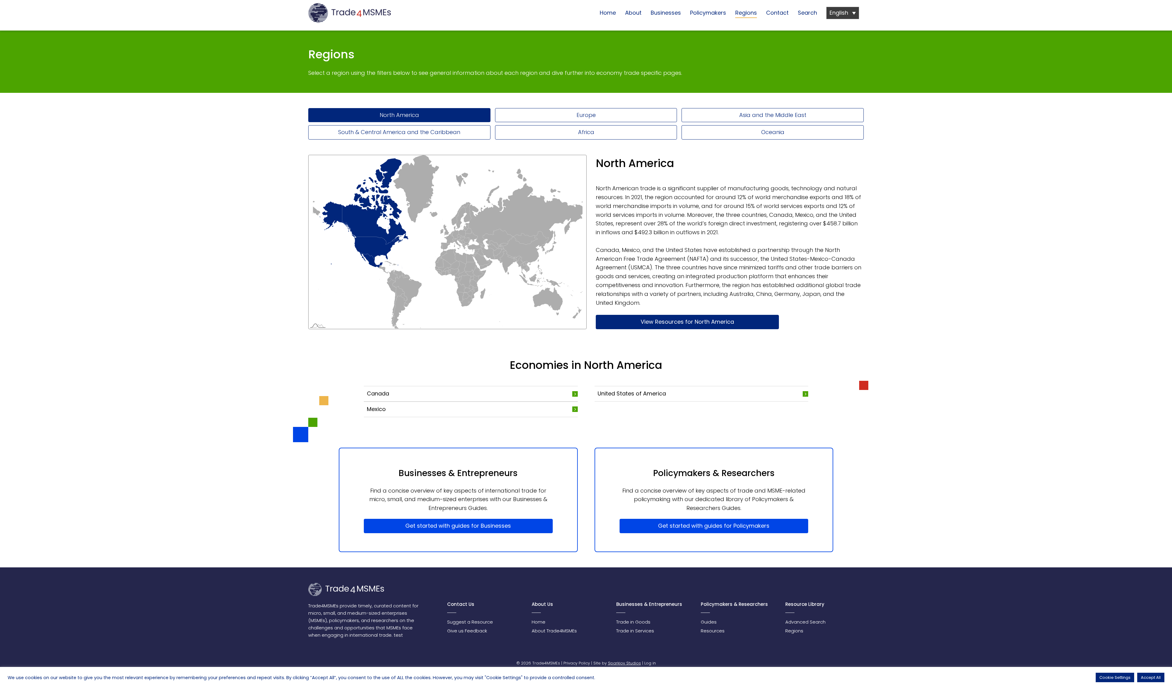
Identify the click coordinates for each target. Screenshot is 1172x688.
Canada (378, 393)
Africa (586, 132)
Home (608, 12)
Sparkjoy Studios (624, 663)
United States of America (632, 393)
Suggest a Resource (470, 622)
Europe (586, 115)
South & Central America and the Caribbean (399, 132)
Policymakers (708, 12)
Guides (709, 622)
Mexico (376, 409)
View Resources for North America (687, 322)
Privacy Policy (576, 663)
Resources (713, 631)
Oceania (772, 132)
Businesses (666, 12)
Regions (746, 12)
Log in (650, 663)
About (633, 12)
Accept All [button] (1151, 677)
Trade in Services (635, 631)
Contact (777, 12)
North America (399, 115)
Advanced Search (805, 622)
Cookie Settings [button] (1114, 677)
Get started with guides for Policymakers (713, 526)
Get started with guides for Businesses (458, 526)
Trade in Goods (633, 622)
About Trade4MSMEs (554, 631)
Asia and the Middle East (772, 115)
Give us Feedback (467, 631)
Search (807, 12)
